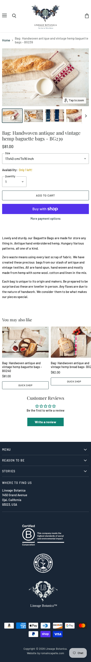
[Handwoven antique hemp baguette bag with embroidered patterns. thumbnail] (76, 115)
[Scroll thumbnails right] (85, 116)
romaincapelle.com (52, 653)
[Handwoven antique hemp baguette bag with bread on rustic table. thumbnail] (33, 115)
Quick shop (25, 385)
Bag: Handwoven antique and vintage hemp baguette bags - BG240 (22, 367)
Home (6, 40)
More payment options (45, 218)
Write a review (46, 422)
